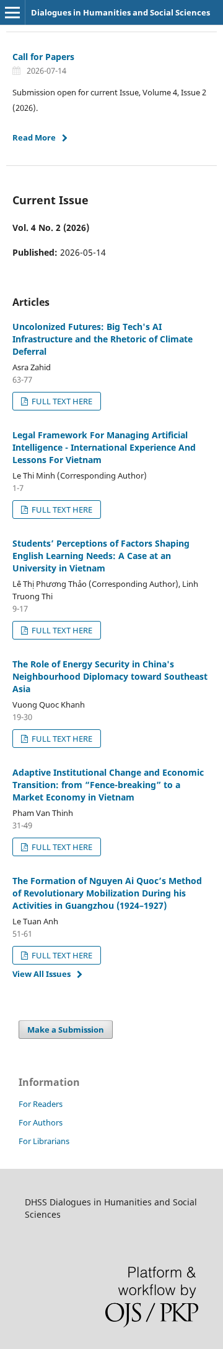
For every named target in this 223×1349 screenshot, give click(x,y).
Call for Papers (43, 57)
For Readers (41, 1103)
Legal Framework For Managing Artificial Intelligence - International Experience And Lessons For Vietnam (104, 447)
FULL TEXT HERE (61, 401)
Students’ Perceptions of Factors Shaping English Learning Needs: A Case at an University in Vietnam (101, 555)
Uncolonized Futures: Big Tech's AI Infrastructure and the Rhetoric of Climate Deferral (102, 339)
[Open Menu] (12, 12)
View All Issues (41, 973)
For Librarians (44, 1141)
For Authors (41, 1122)
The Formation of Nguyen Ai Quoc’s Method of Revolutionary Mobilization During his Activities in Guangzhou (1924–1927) (107, 893)
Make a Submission (65, 1029)
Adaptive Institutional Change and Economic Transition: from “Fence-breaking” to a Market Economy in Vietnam (108, 784)
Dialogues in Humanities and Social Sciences (120, 12)
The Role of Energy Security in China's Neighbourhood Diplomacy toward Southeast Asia (110, 676)
